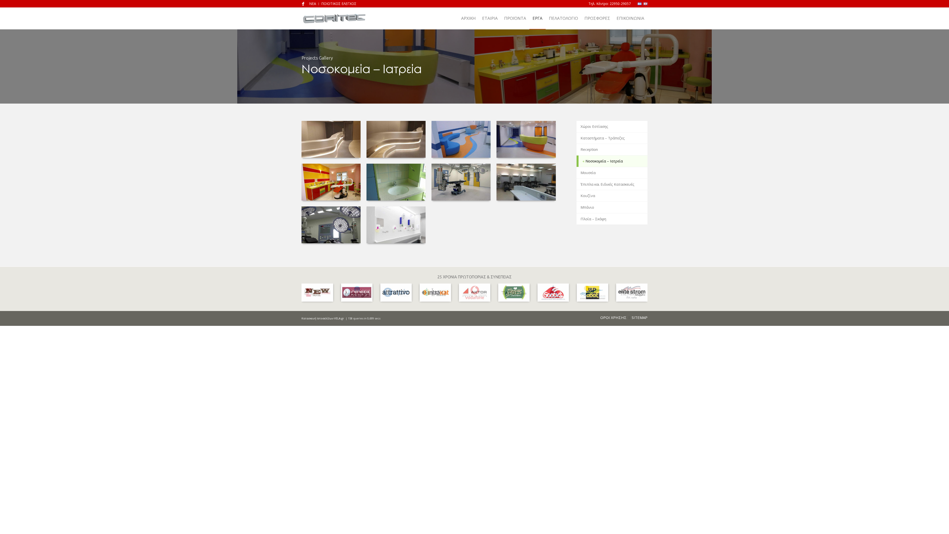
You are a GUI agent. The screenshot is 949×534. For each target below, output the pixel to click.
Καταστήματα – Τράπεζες (603, 137)
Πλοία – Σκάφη (593, 218)
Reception (589, 149)
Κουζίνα (588, 195)
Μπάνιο (587, 207)
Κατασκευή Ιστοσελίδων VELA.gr (323, 318)
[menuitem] (468, 18)
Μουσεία (588, 172)
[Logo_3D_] (334, 18)
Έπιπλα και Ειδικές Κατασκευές (607, 184)
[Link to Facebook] (303, 3)
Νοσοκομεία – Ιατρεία (604, 160)
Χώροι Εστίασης (594, 126)
